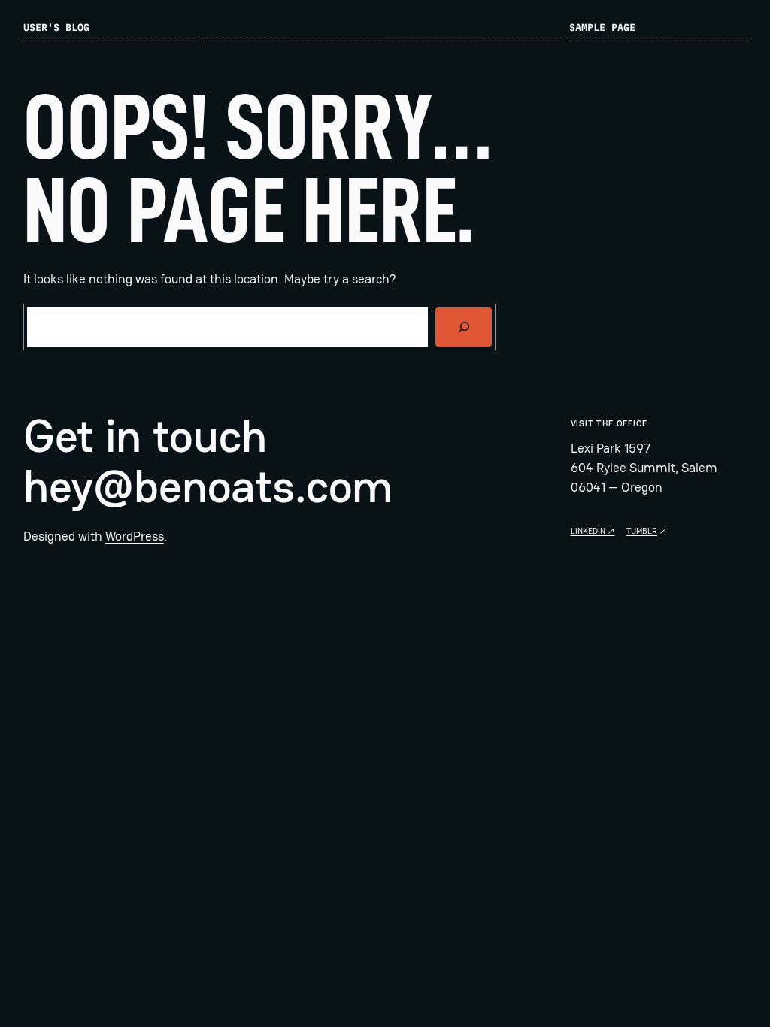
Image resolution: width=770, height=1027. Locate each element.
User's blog (56, 27)
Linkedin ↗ (593, 531)
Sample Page (602, 27)
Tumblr (641, 531)
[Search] (463, 326)
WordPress (134, 536)
